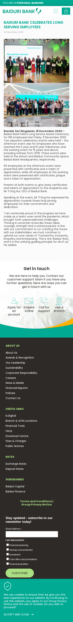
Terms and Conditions (36, 501)
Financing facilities (18, 564)
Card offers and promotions (23, 559)
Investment (14, 554)
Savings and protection (21, 550)
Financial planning (18, 545)
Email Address (14, 529)
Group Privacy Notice (36, 504)
